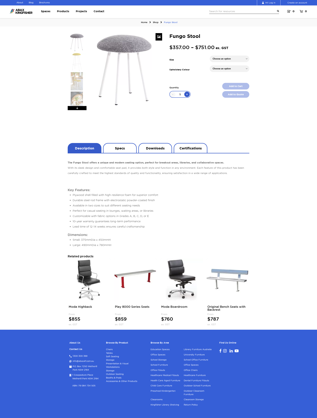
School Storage (159, 360)
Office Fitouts (158, 370)
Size (171, 59)
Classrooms (156, 399)
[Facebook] (220, 351)
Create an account (297, 2)
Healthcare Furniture (195, 375)
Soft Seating (112, 356)
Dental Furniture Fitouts (196, 380)
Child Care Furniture (161, 385)
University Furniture (194, 354)
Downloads (155, 148)
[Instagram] (225, 351)
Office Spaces (158, 354)
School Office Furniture (196, 360)
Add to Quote (236, 94)
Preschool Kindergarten (163, 391)
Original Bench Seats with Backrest (226, 308)
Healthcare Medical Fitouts (165, 375)
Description (84, 148)
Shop (155, 22)
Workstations (113, 367)
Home (144, 22)
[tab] (84, 148)
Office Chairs (190, 370)
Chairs (109, 349)
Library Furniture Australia (198, 349)
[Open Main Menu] (277, 11)
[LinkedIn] (231, 351)
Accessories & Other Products (121, 381)
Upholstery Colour (179, 69)
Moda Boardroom (174, 306)
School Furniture (159, 365)
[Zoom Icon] (159, 37)
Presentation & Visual (117, 363)
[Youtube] (237, 351)
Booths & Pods (113, 377)
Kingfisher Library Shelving (165, 405)
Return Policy (191, 405)
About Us (74, 342)
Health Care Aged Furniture (165, 380)
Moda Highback (80, 306)
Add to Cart (236, 86)
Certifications (190, 148)
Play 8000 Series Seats (132, 306)
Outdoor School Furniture (197, 385)
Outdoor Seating (115, 374)
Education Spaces (160, 349)
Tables (109, 353)
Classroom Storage (194, 399)
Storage (110, 360)
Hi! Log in (270, 2)
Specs (120, 148)
